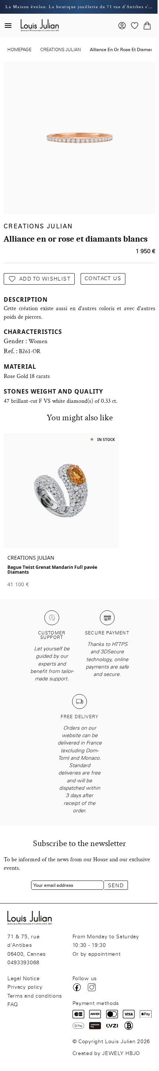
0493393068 (23, 962)
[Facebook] (76, 987)
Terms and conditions (34, 996)
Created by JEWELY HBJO (106, 1053)
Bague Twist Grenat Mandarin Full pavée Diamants (52, 570)
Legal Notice (23, 978)
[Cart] (147, 25)
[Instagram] (91, 987)
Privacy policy (25, 987)
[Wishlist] (134, 25)
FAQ (12, 1004)
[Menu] (8, 25)
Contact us (103, 278)
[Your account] (122, 25)
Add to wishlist (45, 279)
